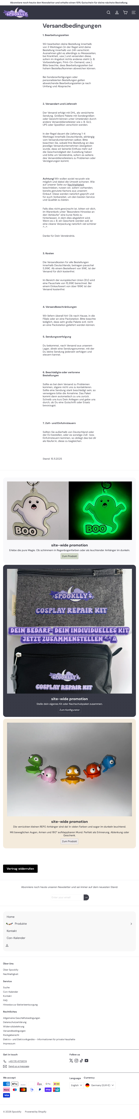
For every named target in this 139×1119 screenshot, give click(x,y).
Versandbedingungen (14, 1030)
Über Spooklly (10, 969)
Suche (6, 987)
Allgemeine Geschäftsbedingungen (21, 1018)
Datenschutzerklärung (14, 1022)
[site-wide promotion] (69, 510)
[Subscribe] (86, 897)
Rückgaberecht (11, 1035)
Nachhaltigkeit (76, 184)
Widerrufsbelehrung (13, 1026)
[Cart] (125, 12)
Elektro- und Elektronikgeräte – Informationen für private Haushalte (39, 1039)
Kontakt (7, 995)
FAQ (5, 1000)
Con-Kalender (10, 991)
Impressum (9, 1043)
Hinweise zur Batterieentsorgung (20, 1004)
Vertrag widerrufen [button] (20, 869)
